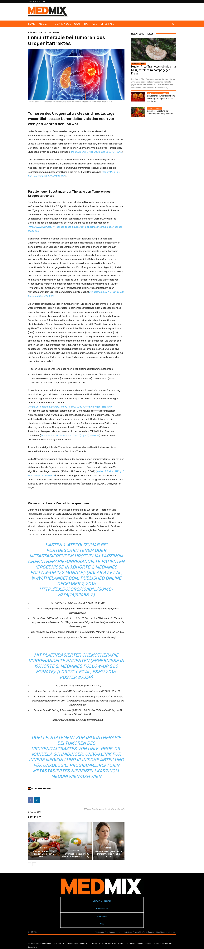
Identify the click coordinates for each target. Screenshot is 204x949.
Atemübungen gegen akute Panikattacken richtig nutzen (109, 854)
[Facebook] (30, 800)
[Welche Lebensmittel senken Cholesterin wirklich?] (44, 841)
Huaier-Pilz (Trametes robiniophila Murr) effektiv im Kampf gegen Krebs (153, 70)
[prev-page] (29, 864)
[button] (173, 24)
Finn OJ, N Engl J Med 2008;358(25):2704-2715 (96, 151)
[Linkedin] (37, 800)
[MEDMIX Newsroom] (30, 788)
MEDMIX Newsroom (43, 788)
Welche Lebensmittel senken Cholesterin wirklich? (44, 854)
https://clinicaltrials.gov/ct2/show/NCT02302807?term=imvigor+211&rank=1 (71, 406)
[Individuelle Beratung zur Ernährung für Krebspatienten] (138, 112)
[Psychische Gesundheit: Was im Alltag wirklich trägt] (76, 841)
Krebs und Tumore (138, 64)
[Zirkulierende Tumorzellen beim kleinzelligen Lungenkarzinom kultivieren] (138, 97)
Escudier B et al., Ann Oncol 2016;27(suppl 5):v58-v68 (70, 435)
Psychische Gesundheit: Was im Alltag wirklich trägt (76, 855)
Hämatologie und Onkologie (43, 33)
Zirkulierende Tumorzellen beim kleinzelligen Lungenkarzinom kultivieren (161, 98)
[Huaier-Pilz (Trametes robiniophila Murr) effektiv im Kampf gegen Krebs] (153, 49)
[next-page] (34, 864)
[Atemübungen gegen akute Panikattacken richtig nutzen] (108, 841)
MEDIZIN (43, 848)
